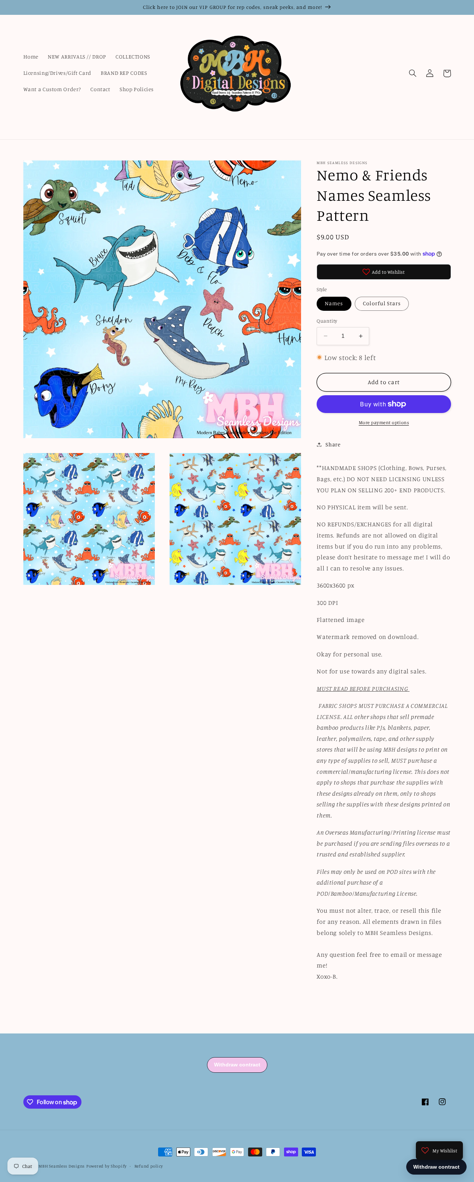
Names (334, 303)
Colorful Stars (382, 303)
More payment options (384, 422)
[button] (412, 73)
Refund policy (148, 1166)
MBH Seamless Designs (62, 1166)
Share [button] (333, 444)
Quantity (327, 321)
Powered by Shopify (106, 1166)
